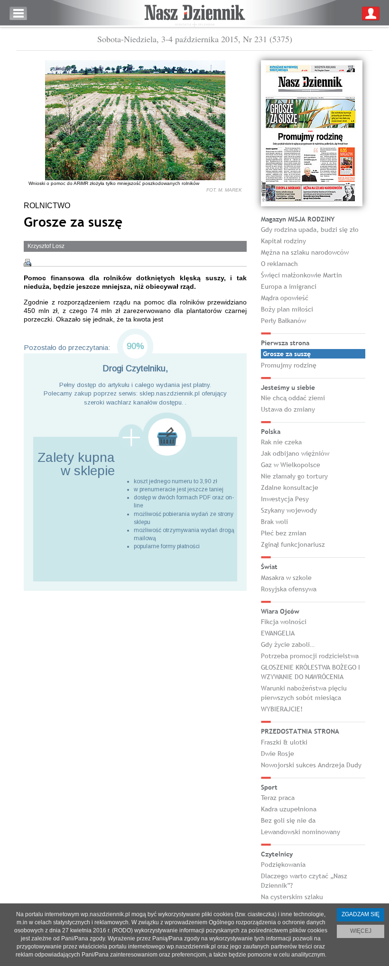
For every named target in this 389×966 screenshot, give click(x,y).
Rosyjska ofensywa (288, 589)
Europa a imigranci (288, 286)
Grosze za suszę (287, 354)
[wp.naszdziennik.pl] (194, 13)
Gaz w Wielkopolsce (290, 464)
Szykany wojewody (289, 510)
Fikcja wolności (283, 621)
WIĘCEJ (360, 931)
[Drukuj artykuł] (27, 263)
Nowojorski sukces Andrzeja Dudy (311, 765)
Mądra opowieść (284, 298)
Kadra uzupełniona (288, 809)
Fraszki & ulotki (284, 742)
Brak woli (274, 521)
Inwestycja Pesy (285, 499)
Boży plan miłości (287, 309)
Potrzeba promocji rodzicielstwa (310, 656)
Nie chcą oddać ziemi (293, 398)
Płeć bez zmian (283, 533)
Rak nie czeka (281, 442)
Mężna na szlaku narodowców (305, 252)
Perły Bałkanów (283, 320)
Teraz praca (278, 797)
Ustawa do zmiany (288, 409)
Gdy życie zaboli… (288, 644)
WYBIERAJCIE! (282, 709)
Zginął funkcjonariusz (293, 544)
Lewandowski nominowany (300, 832)
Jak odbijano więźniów (295, 453)
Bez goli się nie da (288, 820)
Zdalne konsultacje (289, 487)
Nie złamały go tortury (294, 476)
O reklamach (279, 263)
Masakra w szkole (286, 577)
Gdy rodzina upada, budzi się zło (310, 229)
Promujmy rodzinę (288, 365)
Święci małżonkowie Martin (301, 275)
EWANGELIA (278, 633)
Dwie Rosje (277, 753)
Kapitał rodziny (283, 241)
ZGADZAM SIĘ (361, 914)
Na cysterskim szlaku (292, 896)
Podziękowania (283, 864)
